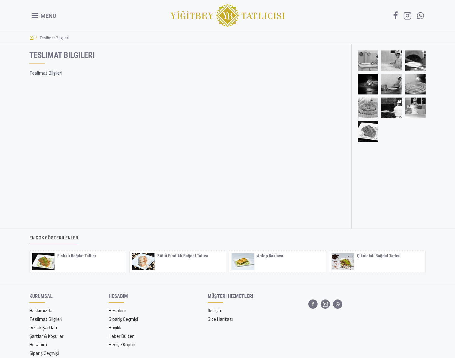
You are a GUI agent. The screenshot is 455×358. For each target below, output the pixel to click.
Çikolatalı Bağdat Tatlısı (379, 255)
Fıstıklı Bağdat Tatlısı (76, 255)
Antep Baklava (270, 255)
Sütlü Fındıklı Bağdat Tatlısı (182, 255)
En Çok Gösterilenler (53, 238)
